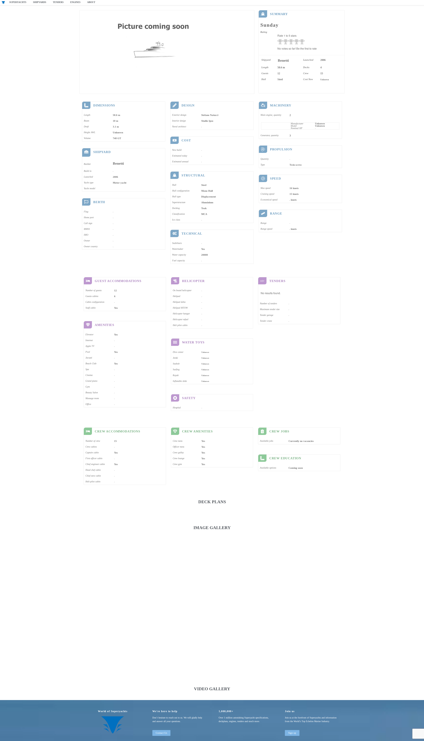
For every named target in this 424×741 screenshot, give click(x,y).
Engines (75, 2)
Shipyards (39, 2)
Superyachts (17, 2)
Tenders (58, 2)
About (91, 2)
